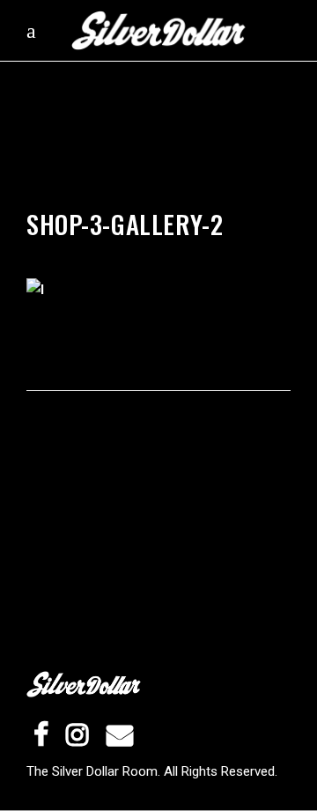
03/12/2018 (187, 202)
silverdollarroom (88, 202)
